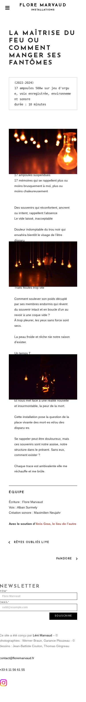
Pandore (64, 558)
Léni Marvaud (42, 635)
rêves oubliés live (31, 542)
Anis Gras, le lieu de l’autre (56, 524)
